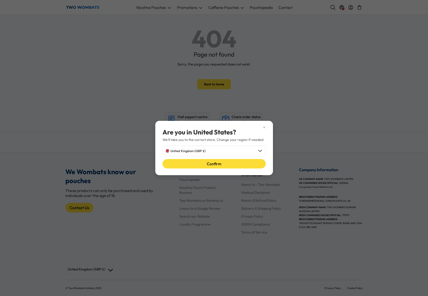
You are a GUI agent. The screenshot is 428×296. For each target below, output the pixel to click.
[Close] (214, 127)
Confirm (214, 163)
